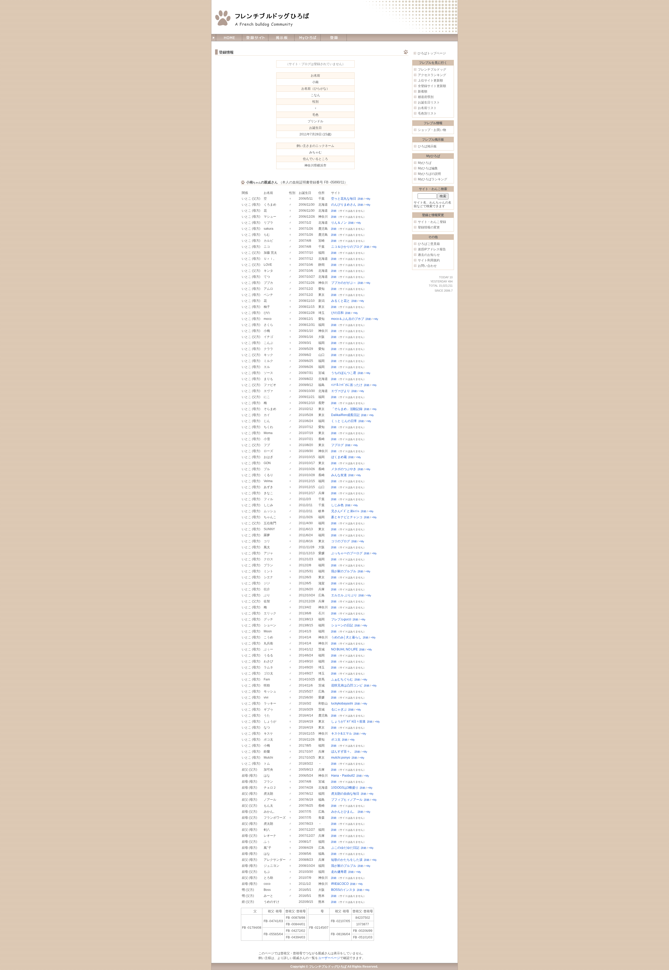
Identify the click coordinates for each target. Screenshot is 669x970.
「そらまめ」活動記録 (346, 409)
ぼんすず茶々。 (342, 751)
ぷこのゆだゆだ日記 (345, 848)
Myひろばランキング (432, 179)
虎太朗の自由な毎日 (345, 793)
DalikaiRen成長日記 (345, 415)
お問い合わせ (427, 266)
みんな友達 (339, 475)
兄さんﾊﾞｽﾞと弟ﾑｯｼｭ (345, 511)
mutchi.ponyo (340, 757)
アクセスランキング (432, 75)
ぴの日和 (337, 313)
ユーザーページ (329, 958)
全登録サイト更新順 (432, 86)
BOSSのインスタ (343, 890)
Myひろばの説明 (429, 174)
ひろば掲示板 (427, 146)
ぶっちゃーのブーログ (346, 553)
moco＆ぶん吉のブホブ (347, 319)
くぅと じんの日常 (344, 421)
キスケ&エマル (341, 733)
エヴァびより (340, 391)
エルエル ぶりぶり (344, 595)
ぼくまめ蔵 (339, 457)
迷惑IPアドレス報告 (432, 249)
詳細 (360, 198)
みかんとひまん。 (343, 811)
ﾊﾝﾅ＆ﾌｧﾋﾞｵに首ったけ (346, 385)
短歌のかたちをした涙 (346, 860)
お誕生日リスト (429, 102)
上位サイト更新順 (430, 80)
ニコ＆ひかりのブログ (346, 247)
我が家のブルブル (343, 571)
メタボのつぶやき (343, 469)
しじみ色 (337, 505)
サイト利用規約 (429, 260)
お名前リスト (427, 108)
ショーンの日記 (342, 625)
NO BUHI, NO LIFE (344, 649)
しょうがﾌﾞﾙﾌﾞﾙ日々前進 (348, 721)
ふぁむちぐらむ (342, 679)
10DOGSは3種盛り (344, 787)
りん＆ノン (339, 222)
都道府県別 (426, 97)
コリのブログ (340, 541)
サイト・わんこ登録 (432, 222)
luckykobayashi (342, 703)
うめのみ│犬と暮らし (346, 637)
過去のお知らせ (429, 255)
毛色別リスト (427, 113)
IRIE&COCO (340, 884)
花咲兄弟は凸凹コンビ (346, 685)
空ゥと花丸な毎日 (343, 198)
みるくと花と (340, 301)
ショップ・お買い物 (432, 130)
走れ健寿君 (339, 872)
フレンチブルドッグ (432, 69)
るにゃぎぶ (339, 709)
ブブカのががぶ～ (343, 283)
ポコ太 (336, 739)
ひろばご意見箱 (429, 244)
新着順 (422, 91)
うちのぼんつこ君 (343, 373)
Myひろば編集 (428, 168)
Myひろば (424, 163)
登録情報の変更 (429, 227)
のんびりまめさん (343, 204)
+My (367, 198)
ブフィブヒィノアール (346, 799)
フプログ (337, 445)
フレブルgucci (341, 619)
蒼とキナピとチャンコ (346, 517)
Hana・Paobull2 (343, 775)
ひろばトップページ (432, 53)
